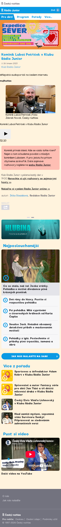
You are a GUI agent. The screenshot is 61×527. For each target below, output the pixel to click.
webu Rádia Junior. (40, 165)
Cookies (19, 519)
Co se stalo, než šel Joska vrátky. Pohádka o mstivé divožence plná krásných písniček (25, 289)
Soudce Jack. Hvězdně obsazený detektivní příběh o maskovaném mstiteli (30, 327)
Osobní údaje (33, 519)
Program (23, 16)
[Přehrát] (5, 134)
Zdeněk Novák (13, 118)
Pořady (37, 16)
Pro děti (7, 16)
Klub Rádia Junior (11, 67)
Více (48, 16)
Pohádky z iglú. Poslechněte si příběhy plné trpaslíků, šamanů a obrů (31, 341)
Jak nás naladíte (11, 500)
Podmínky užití (50, 519)
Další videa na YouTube (16, 473)
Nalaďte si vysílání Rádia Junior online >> (25, 189)
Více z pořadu (16, 366)
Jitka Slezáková (19, 195)
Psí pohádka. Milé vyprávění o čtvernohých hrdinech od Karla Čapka (31, 313)
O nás (6, 496)
